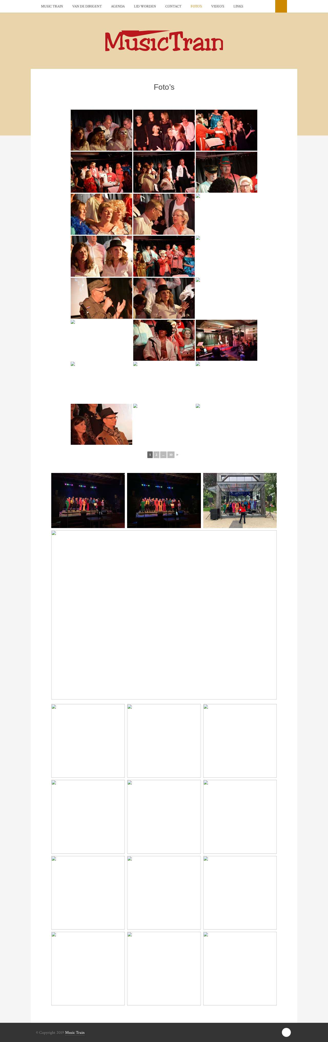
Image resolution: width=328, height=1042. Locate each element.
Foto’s (196, 6)
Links (238, 6)
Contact (173, 6)
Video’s (217, 6)
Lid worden (145, 6)
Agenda (118, 6)
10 (170, 454)
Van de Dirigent (87, 6)
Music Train (52, 6)
